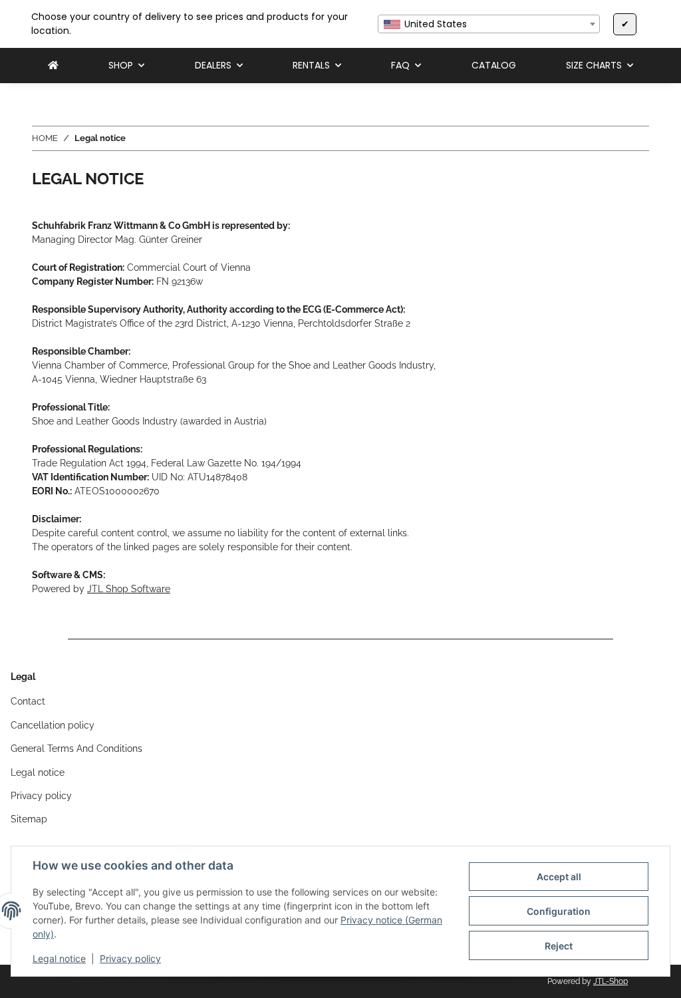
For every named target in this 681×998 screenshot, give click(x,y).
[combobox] (489, 24)
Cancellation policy (52, 725)
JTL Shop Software (128, 588)
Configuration (559, 911)
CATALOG (494, 65)
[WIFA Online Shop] (53, 65)
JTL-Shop (610, 981)
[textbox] (488, 24)
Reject (559, 945)
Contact (28, 701)
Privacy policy (130, 958)
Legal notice (59, 958)
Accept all (559, 876)
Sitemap (29, 819)
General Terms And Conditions (76, 748)
